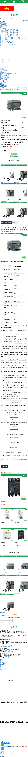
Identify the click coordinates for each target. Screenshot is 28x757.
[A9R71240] (7, 514)
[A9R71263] (20, 514)
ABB (1, 51)
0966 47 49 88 (15, 426)
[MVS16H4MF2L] (20, 173)
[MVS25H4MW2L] (21, 584)
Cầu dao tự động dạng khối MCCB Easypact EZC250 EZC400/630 (13, 38)
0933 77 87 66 (9, 146)
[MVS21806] (7, 173)
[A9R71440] (7, 535)
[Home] (14, 15)
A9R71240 (3, 522)
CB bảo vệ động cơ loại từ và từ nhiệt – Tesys (9, 29)
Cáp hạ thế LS (3, 62)
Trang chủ (3, 89)
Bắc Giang (2, 661)
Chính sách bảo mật (4, 673)
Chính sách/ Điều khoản (4, 672)
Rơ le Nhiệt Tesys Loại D (5, 41)
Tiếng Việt (16, 10)
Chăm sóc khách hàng (4, 668)
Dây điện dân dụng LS (4, 66)
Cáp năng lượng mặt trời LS (5, 65)
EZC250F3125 (17, 542)
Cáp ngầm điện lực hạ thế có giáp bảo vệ (8, 59)
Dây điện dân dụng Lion (4, 75)
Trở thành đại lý (3, 663)
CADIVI (1, 55)
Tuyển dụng (2, 86)
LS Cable (2, 60)
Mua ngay (14, 153)
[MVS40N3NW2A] (7, 565)
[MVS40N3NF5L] (20, 210)
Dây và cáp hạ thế (3, 57)
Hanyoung (2, 53)
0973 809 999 (15, 447)
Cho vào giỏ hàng (14, 156)
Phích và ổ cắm (3, 43)
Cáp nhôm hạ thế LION (4, 74)
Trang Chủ (2, 80)
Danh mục (3, 21)
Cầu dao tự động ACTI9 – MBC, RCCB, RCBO (9, 34)
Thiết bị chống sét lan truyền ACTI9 (7, 31)
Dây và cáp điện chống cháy (5, 77)
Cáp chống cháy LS (4, 63)
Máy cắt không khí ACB (4, 23)
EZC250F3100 (4, 501)
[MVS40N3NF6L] (7, 210)
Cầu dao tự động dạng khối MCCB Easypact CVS (10, 37)
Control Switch (3, 50)
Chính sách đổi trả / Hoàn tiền (6, 676)
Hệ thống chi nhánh (4, 659)
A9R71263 (16, 522)
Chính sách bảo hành (4, 674)
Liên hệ (1, 85)
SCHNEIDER (2, 22)
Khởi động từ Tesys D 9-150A (6, 42)
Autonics (1, 48)
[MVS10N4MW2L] (7, 603)
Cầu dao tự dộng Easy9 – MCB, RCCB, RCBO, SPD (10, 35)
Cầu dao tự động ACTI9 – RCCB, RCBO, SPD (9, 30)
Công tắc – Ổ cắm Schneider (5, 46)
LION (1, 71)
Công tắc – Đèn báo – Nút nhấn (6, 39)
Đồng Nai (2, 662)
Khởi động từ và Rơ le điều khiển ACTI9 (8, 44)
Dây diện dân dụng (3, 70)
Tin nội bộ (2, 87)
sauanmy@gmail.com (8, 639)
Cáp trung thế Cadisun (4, 78)
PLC (1, 27)
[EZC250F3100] (14, 487)
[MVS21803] (20, 192)
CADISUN (2, 76)
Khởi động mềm (3, 24)
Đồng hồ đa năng (3, 25)
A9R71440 (3, 542)
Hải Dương (2, 660)
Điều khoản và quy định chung (6, 678)
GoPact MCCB (3, 47)
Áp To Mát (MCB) (3, 28)
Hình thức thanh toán (4, 670)
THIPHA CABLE (3, 67)
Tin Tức (1, 84)
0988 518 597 (15, 437)
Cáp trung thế (2, 69)
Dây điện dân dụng (3, 56)
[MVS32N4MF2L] (7, 584)
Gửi (1, 622)
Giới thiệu (2, 81)
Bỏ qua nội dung (3, 3)
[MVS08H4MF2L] (7, 192)
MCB (1, 52)
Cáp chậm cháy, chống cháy (5, 58)
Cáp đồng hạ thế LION (4, 72)
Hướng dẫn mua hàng (4, 669)
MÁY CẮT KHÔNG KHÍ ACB (13, 89)
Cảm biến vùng (3, 49)
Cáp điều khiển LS (3, 64)
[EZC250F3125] (20, 535)
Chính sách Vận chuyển (4, 675)
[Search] (11, 18)
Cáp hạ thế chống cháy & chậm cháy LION (8, 73)
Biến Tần (2, 26)
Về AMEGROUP (3, 664)
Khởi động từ (2, 40)
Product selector (3, 82)
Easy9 (1, 45)
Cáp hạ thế (2, 68)
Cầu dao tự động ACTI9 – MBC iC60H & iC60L (9, 32)
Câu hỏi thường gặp (4, 671)
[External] (5, 744)
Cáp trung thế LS (3, 61)
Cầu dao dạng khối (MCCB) (5, 36)
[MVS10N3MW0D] (21, 565)
